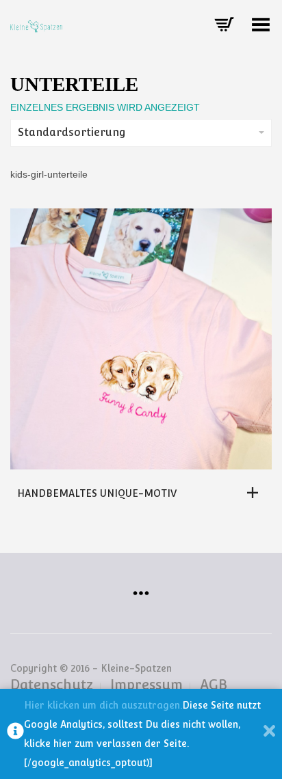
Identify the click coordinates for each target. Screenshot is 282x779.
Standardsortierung (72, 132)
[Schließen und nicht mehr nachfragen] (269, 734)
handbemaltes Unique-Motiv (97, 493)
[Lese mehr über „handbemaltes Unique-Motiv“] (256, 493)
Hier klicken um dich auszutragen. (103, 705)
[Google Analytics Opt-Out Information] (15, 734)
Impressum (146, 684)
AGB (213, 684)
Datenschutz (51, 684)
